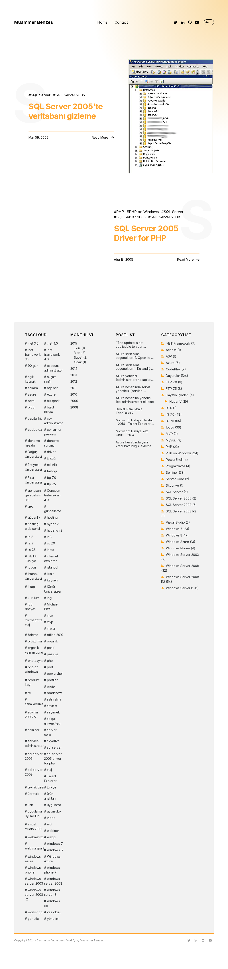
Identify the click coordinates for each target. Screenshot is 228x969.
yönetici (33, 918)
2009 (74, 401)
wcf (49, 824)
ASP (171, 356)
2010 (73, 394)
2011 (73, 388)
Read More (100, 137)
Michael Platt (51, 606)
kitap (31, 587)
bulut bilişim (49, 409)
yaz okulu (54, 912)
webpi (51, 837)
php (50, 660)
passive (52, 654)
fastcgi (52, 471)
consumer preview (52, 432)
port (50, 667)
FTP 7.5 (174, 388)
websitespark (34, 848)
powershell (55, 673)
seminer (33, 730)
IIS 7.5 (173, 421)
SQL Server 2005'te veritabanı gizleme (65, 111)
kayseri (52, 580)
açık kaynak (30, 379)
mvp (50, 622)
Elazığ (51, 458)
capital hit (35, 418)
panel (51, 648)
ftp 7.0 (51, 477)
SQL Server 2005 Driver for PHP (146, 233)
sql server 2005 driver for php (53, 758)
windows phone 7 (52, 870)
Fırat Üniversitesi (33, 480)
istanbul (52, 567)
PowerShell (177, 459)
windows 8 (55, 850)
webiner (53, 831)
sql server (54, 747)
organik (52, 641)
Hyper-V (178, 401)
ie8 (49, 537)
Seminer (175, 472)
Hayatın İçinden (180, 395)
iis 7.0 (51, 543)
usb (30, 805)
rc (29, 693)
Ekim (77, 348)
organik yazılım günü (34, 650)
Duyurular (177, 376)
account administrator (53, 368)
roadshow (54, 693)
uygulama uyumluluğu (33, 813)
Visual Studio (178, 522)
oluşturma (35, 641)
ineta (50, 550)
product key (32, 682)
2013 (73, 375)
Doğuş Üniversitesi (33, 454)
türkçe (51, 787)
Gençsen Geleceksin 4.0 (52, 495)
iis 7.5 (32, 550)
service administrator (34, 743)
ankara (33, 388)
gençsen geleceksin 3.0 (33, 495)
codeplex (35, 429)
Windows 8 (177, 535)
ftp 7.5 (51, 484)
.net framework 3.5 (33, 354)
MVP (172, 434)
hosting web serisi (32, 526)
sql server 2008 (34, 772)
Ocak (78, 362)
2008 (74, 407)
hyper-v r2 (54, 530)
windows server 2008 (53, 881)
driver (51, 452)
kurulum (33, 598)
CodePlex (176, 369)
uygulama (54, 805)
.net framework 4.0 (52, 354)
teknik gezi (36, 787)
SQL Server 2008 (165, 217)
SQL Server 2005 (70, 95)
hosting (52, 517)
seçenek (53, 712)
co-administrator (53, 420)
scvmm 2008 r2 (31, 714)
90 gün (33, 366)
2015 (79, 352)
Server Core (177, 479)
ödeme (33, 635)
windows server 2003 (34, 881)
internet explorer (51, 558)
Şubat (78, 357)
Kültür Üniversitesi (52, 589)
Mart (77, 353)
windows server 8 (52, 892)
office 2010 (55, 635)
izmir (50, 574)
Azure (51, 394)
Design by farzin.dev (50, 940)
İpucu (173, 427)
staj (49, 770)
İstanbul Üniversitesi (33, 576)
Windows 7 (177, 529)
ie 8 (30, 537)
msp (50, 615)
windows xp (52, 903)
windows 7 (55, 843)
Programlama (178, 466)
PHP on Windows (144, 211)
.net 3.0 (33, 343)
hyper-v (53, 524)
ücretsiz (33, 794)
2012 (73, 381)
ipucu (32, 567)
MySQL (173, 440)
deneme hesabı (32, 443)
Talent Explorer (50, 778)
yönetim (53, 918)
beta (31, 401)
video (51, 818)
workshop (35, 912)
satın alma (54, 699)
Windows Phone (180, 548)
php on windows (31, 669)
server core (50, 732)
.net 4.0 (52, 343)
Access (173, 350)
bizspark (53, 401)
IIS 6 (171, 408)
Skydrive (174, 485)
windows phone (33, 870)
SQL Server (41, 95)
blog (31, 407)
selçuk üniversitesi (52, 721)
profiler (52, 680)
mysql (51, 628)
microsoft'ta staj (33, 622)
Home (102, 22)
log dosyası (30, 606)
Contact (121, 22)
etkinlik (52, 465)
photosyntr (36, 660)
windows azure (33, 859)
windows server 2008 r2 (34, 894)
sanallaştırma (34, 704)
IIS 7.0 (174, 414)
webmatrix (35, 837)
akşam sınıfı (50, 379)
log (49, 598)
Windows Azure (52, 859)
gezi (31, 506)
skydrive (53, 741)
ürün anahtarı (50, 796)
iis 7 (31, 543)
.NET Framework (180, 343)
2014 (73, 368)
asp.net (52, 388)
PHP (120, 211)
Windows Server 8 (182, 588)
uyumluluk (54, 811)
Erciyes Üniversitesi (33, 467)
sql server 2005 (34, 756)
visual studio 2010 (33, 826)
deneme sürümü (51, 443)
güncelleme (52, 511)
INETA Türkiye (31, 558)
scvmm (52, 706)
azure (32, 394)
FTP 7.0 (174, 382)
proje (51, 686)
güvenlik (34, 517)
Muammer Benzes (33, 22)
